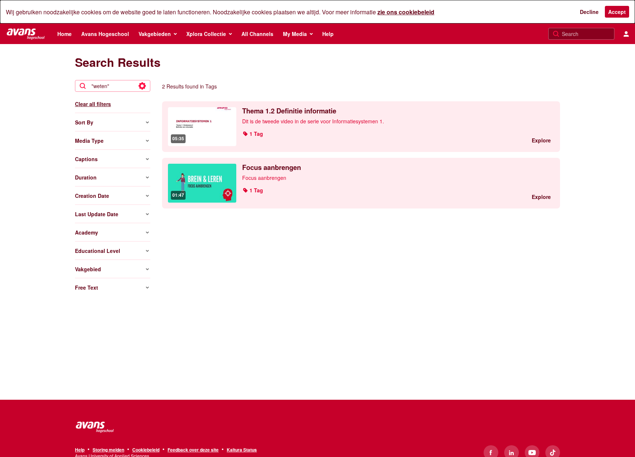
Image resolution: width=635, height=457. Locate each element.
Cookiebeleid (145, 450)
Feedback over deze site (193, 450)
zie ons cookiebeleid (405, 12)
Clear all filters (93, 104)
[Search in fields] (142, 86)
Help (80, 450)
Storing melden (108, 450)
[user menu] (626, 34)
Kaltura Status (242, 450)
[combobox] (112, 86)
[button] (252, 133)
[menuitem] (64, 34)
